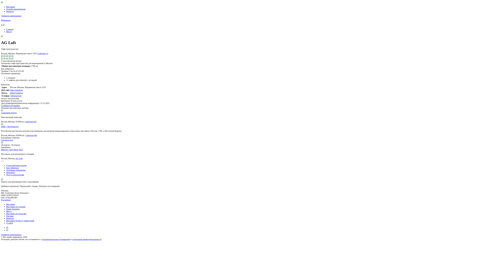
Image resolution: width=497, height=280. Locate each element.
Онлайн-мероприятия (15, 9)
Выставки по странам (15, 207)
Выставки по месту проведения (20, 221)
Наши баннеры (13, 209)
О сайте (9, 223)
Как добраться (12, 168)
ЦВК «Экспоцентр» (10, 126)
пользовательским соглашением (56, 239)
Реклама (9, 216)
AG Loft (19, 158)
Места (9, 32)
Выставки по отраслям (16, 214)
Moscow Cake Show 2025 (12, 150)
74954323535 (15, 96)
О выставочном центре (16, 165)
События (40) (31, 135)
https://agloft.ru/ (16, 90)
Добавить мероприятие (11, 16)
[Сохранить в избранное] (2, 161)
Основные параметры (15, 170)
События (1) (42, 53)
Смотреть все (7, 140)
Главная (9, 29)
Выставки (10, 7)
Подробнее (6, 200)
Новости (10, 11)
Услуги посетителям (15, 175)
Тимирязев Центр (9, 113)
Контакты (10, 172)
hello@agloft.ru (16, 93)
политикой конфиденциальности (86, 239)
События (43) (30, 122)
